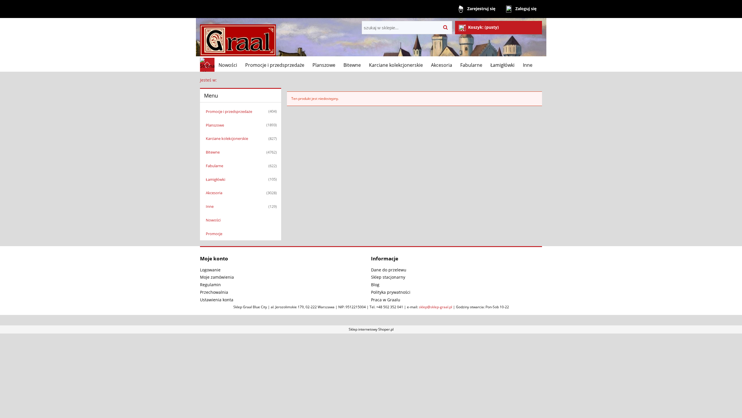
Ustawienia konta (216, 299)
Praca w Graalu (385, 299)
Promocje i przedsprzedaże (229, 111)
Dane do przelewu (388, 270)
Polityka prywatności (390, 292)
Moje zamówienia (217, 277)
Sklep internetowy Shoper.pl (371, 329)
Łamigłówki (215, 179)
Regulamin (210, 284)
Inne (210, 206)
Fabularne (214, 165)
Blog (375, 284)
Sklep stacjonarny (388, 277)
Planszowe (215, 125)
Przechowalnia (214, 292)
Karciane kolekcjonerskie (227, 138)
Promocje (214, 233)
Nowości (213, 220)
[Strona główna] (238, 38)
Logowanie (210, 270)
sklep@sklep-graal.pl (435, 307)
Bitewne (213, 152)
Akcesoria (214, 192)
